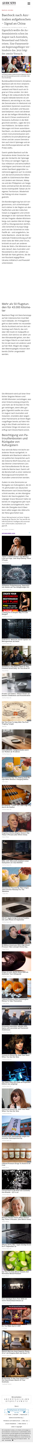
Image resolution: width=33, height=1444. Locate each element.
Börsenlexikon (16, 1397)
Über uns (25, 1421)
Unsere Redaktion (10, 1424)
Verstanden (8, 1440)
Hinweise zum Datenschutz (11, 1421)
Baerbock (4, 10)
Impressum (23, 1414)
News (9, 1414)
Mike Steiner (22, 1424)
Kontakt (15, 1414)
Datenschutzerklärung (16, 1417)
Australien (10, 10)
